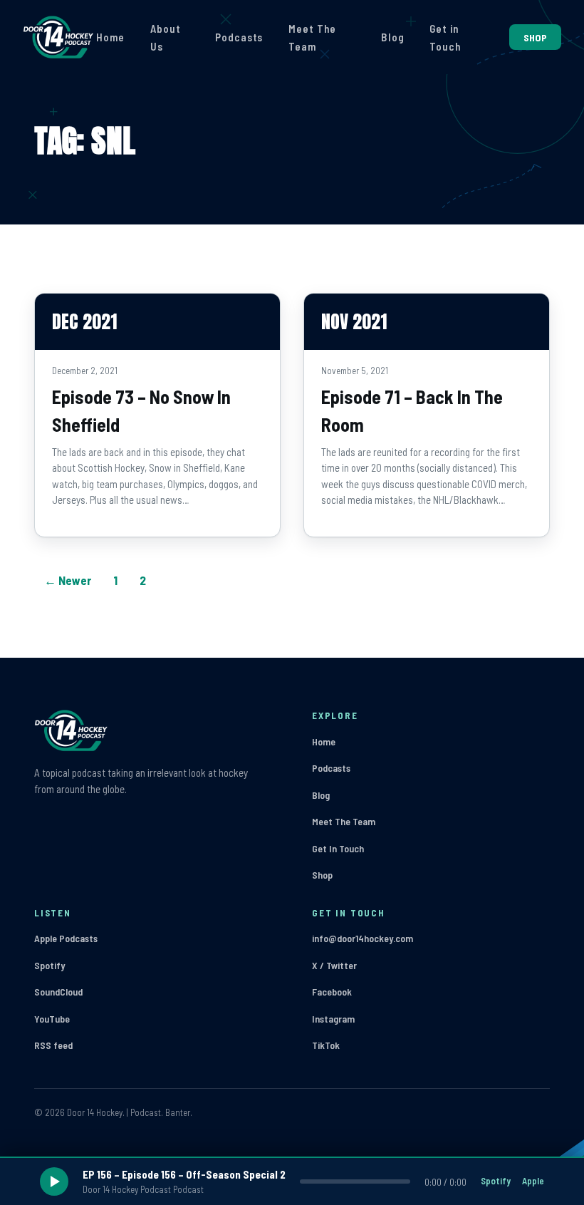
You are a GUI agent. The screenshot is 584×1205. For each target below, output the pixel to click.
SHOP (535, 37)
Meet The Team (311, 37)
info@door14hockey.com (362, 938)
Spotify (49, 965)
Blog (393, 37)
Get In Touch (338, 848)
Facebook (332, 992)
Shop (322, 875)
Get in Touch (445, 37)
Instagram (333, 1019)
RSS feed (53, 1045)
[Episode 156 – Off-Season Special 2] (292, 1181)
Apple (533, 1180)
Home (110, 37)
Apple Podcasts (66, 938)
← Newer (67, 580)
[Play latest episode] (54, 1181)
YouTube (52, 1019)
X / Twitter (334, 965)
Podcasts (239, 37)
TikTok (326, 1045)
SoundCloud (58, 992)
